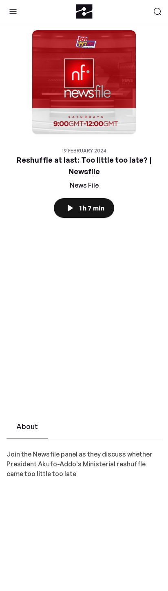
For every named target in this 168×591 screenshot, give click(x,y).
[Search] (157, 11)
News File (84, 185)
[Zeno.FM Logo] (84, 11)
